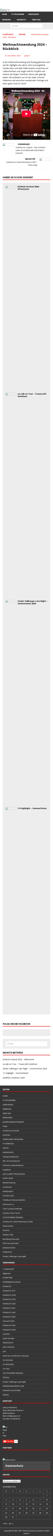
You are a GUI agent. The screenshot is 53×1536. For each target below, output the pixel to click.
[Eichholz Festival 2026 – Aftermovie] (10, 388)
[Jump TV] (5, 10)
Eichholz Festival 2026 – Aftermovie (29, 187)
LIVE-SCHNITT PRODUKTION (14, 1174)
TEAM (5, 1126)
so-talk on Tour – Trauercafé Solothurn (32, 395)
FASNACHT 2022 (9, 1312)
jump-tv (27, 55)
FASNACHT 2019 (9, 1299)
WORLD (6, 1395)
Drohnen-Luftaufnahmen (13, 1165)
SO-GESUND (8, 1360)
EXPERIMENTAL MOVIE (12, 1282)
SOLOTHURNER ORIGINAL (13, 1217)
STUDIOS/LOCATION (11, 1130)
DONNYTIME (8, 1277)
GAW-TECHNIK (8, 1338)
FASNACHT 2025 (9, 1325)
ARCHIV (6, 1148)
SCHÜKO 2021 (8, 1195)
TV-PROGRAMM (17, 14)
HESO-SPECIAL (8, 1347)
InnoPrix (6, 1230)
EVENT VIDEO (8, 1178)
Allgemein (7, 1273)
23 (6, 1513)
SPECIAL (6, 1377)
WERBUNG (6, 20)
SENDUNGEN (33, 14)
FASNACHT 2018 (9, 1295)
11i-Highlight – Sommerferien (32, 808)
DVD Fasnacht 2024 (10, 1243)
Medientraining (9, 1182)
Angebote (21, 20)
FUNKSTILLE (7, 1252)
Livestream (7, 1187)
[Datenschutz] (26, 1459)
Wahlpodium (8, 1191)
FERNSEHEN (7, 1117)
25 (20, 1513)
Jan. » (11, 1523)
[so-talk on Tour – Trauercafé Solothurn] (10, 595)
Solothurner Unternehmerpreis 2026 (18, 1221)
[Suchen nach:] (26, 25)
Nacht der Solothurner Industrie (16, 1356)
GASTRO (6, 1334)
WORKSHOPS (8, 1152)
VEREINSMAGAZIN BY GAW (13, 1386)
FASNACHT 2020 (9, 1303)
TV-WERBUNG (8, 1143)
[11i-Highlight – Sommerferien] (10, 1010)
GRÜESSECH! (8, 1342)
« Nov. (5, 1523)
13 (33, 1504)
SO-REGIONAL (8, 1364)
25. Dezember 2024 (12, 55)
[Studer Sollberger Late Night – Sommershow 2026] (10, 803)
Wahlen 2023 (8, 1234)
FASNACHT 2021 (9, 1308)
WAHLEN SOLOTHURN (11, 1390)
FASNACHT (7, 1286)
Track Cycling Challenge (12, 1208)
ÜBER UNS (36, 20)
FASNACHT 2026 (9, 1329)
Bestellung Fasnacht (11, 1239)
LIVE (4, 1351)
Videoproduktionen (11, 1156)
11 (20, 1504)
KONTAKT (6, 1135)
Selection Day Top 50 (11, 1213)
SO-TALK (6, 1368)
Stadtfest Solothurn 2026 (14, 1077)
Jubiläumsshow (9, 1247)
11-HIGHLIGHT (8, 1269)
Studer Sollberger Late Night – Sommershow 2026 (33, 602)
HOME (4, 14)
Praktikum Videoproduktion (14, 1200)
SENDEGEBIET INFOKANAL (13, 1139)
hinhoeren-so (8, 1204)
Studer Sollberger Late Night (14, 1256)
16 (6, 1508)
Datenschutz (8, 1226)
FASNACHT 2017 (9, 1290)
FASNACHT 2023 (9, 1317)
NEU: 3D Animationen (11, 1161)
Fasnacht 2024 (8, 1321)
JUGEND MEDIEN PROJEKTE (13, 1122)
